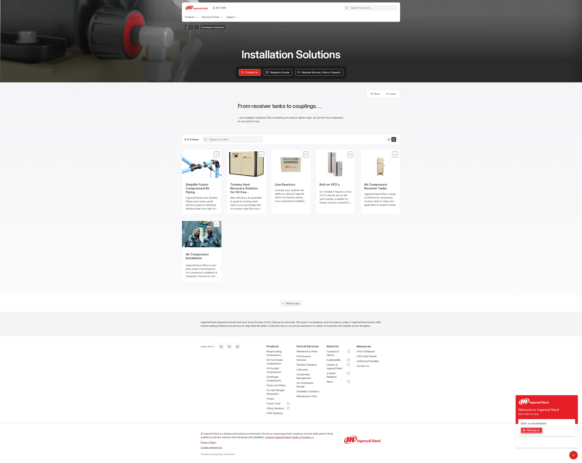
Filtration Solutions (306, 364)
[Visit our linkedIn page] (221, 346)
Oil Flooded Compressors (273, 370)
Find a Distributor (366, 351)
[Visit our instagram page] (237, 346)
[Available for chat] (573, 455)
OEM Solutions (274, 413)
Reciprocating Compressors (274, 353)
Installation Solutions (307, 391)
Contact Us (363, 365)
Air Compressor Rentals (304, 384)
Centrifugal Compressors (273, 378)
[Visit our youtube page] (229, 346)
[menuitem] (191, 17)
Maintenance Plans (306, 351)
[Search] (346, 8)
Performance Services (303, 358)
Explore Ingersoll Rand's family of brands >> (289, 437)
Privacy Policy (208, 442)
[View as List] (388, 139)
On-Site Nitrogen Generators (275, 392)
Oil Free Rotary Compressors (274, 361)
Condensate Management (303, 376)
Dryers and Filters (276, 385)
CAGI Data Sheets (367, 356)
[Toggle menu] (217, 154)
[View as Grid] (393, 139)
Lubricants (302, 369)
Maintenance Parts (306, 396)
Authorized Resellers (368, 361)
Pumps (270, 398)
